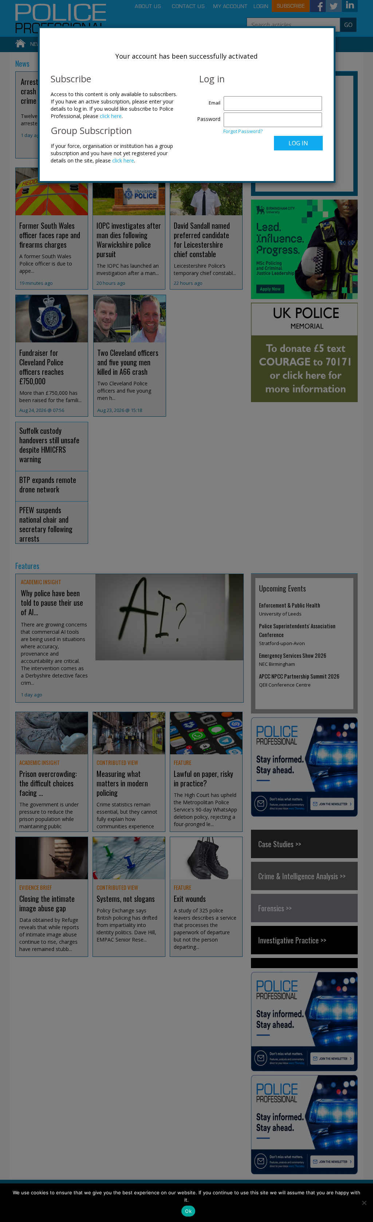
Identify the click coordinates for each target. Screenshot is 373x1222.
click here (111, 116)
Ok (188, 1211)
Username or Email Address (207, 99)
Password (208, 118)
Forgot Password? (243, 131)
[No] (364, 1202)
